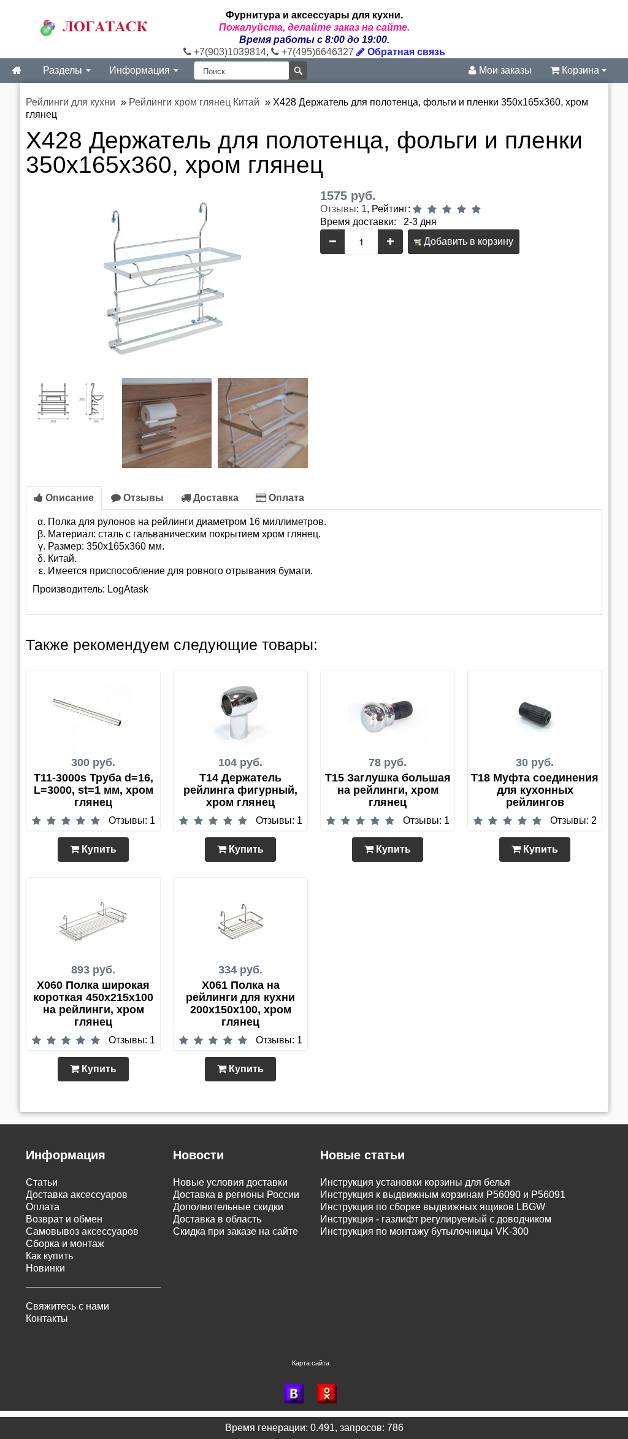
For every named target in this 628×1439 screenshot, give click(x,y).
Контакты (47, 1318)
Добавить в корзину (467, 241)
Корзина (580, 70)
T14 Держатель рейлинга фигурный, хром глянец (240, 790)
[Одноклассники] (330, 1393)
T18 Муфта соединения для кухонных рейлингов (535, 790)
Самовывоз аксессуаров (82, 1231)
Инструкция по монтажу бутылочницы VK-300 (424, 1231)
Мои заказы (504, 70)
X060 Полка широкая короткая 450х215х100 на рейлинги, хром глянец (93, 1003)
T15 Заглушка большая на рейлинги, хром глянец (388, 790)
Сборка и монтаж (65, 1243)
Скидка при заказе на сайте (235, 1231)
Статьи (42, 1182)
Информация (140, 70)
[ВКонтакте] (297, 1393)
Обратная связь (405, 52)
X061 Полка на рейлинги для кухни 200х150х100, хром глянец (240, 1003)
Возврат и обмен (64, 1219)
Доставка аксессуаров (77, 1194)
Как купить (49, 1256)
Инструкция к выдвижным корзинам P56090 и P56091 (442, 1194)
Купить (98, 849)
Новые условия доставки (230, 1182)
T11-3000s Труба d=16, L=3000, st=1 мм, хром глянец (93, 790)
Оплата (285, 498)
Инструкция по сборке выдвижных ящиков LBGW (432, 1207)
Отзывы (338, 209)
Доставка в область (217, 1219)
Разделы (64, 70)
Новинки (45, 1268)
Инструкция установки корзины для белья (415, 1182)
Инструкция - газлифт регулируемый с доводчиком (435, 1219)
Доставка (215, 498)
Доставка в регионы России (236, 1194)
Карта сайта (310, 1363)
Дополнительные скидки (228, 1207)
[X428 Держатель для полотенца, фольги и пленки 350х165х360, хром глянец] (167, 280)
